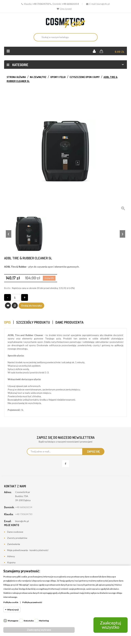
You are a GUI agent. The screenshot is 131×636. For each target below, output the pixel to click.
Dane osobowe (15, 531)
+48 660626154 (70, 4)
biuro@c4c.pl (103, 4)
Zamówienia (13, 544)
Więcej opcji (13, 609)
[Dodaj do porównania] (15, 305)
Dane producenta (69, 322)
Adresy (11, 556)
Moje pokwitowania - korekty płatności (27, 550)
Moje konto (11, 525)
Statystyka (29, 620)
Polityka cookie (10, 602)
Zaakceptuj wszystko (110, 625)
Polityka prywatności (32, 602)
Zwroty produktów (17, 537)
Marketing (44, 620)
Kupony (11, 562)
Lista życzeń (66, 8)
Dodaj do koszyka (31, 305)
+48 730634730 (40, 4)
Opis (7, 322)
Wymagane (13, 620)
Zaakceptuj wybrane (39, 629)
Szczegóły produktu (33, 322)
